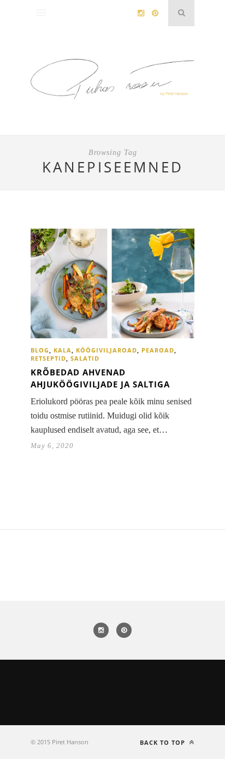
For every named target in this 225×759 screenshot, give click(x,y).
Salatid (84, 358)
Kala (63, 350)
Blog (40, 350)
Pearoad (157, 350)
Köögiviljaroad (106, 350)
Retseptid (48, 358)
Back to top (163, 742)
